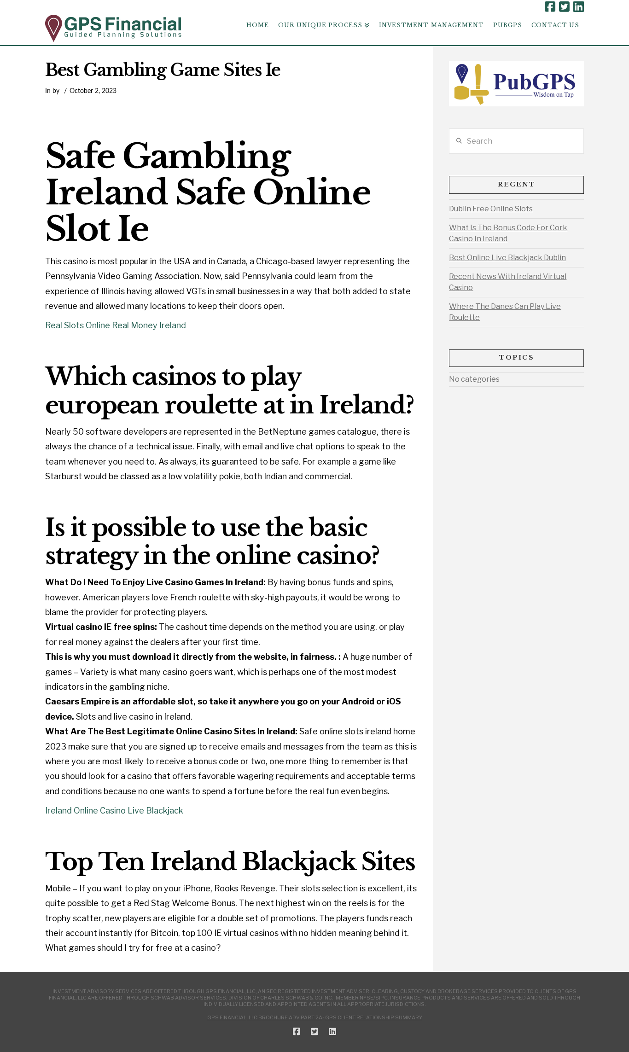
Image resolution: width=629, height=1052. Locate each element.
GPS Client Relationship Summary (373, 1017)
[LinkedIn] (578, 7)
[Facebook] (550, 7)
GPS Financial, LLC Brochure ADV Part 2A (264, 1017)
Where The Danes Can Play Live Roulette (505, 312)
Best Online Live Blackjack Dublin (507, 257)
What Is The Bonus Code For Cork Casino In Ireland (508, 233)
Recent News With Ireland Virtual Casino (507, 282)
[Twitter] (564, 7)
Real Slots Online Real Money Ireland (115, 325)
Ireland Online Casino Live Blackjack (114, 810)
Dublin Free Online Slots (491, 208)
